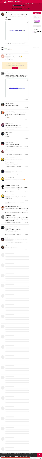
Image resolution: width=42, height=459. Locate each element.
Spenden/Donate (4, 458)
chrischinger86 (9, 240)
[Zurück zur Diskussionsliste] (1, 1)
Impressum (31, 458)
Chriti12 (13, 187)
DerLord (8, 187)
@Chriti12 (7, 56)
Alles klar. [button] (39, 455)
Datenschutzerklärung (37, 458)
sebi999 (8, 179)
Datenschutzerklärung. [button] (27, 456)
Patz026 (8, 196)
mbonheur (9, 171)
